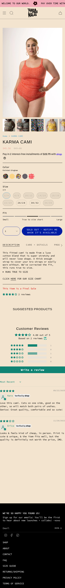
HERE (13, 278)
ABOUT (6, 548)
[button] (10, 294)
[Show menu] (4, 12)
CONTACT (7, 554)
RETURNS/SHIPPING (13, 571)
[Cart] (60, 12)
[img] (7, 390)
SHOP (5, 542)
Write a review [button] (32, 369)
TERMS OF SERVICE (13, 583)
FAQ (5, 560)
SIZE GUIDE (9, 565)
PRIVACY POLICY (12, 577)
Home (5, 136)
